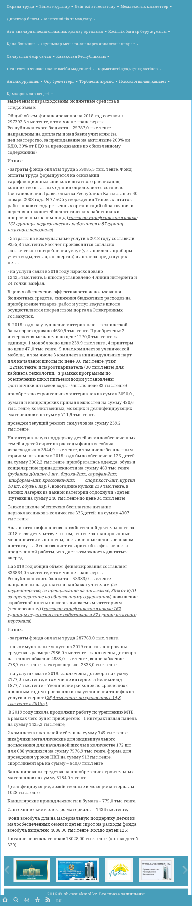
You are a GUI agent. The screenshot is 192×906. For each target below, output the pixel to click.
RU (59, 900)
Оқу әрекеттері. (59, 81)
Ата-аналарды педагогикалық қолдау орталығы (55, 31)
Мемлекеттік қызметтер (144, 6)
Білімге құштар (55, 6)
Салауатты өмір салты (29, 56)
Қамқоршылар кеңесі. (28, 93)
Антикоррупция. (23, 81)
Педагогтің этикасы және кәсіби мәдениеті (49, 68)
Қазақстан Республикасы (81, 56)
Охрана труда (21, 6)
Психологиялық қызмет (143, 81)
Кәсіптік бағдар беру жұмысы (138, 31)
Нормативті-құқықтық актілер (127, 68)
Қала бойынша (22, 43)
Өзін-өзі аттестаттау (95, 6)
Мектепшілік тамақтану (68, 18)
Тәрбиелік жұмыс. (97, 81)
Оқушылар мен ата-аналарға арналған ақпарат (88, 43)
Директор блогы (23, 18)
